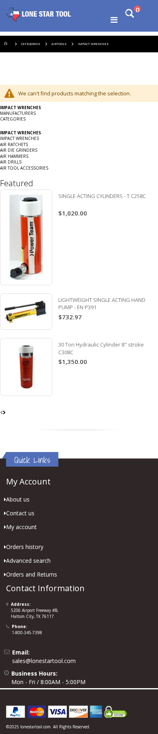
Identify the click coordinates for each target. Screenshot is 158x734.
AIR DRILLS (10, 162)
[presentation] (4, 412)
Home (7, 44)
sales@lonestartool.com (44, 661)
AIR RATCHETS (14, 144)
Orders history (24, 547)
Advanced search (28, 560)
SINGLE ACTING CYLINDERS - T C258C (102, 196)
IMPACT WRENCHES (19, 138)
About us (18, 499)
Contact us (20, 513)
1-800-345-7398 (27, 632)
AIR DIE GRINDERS (18, 150)
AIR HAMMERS (14, 156)
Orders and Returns (31, 574)
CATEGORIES (30, 44)
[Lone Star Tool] (38, 14)
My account (21, 527)
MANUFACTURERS (18, 113)
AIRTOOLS (58, 44)
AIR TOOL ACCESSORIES (24, 168)
